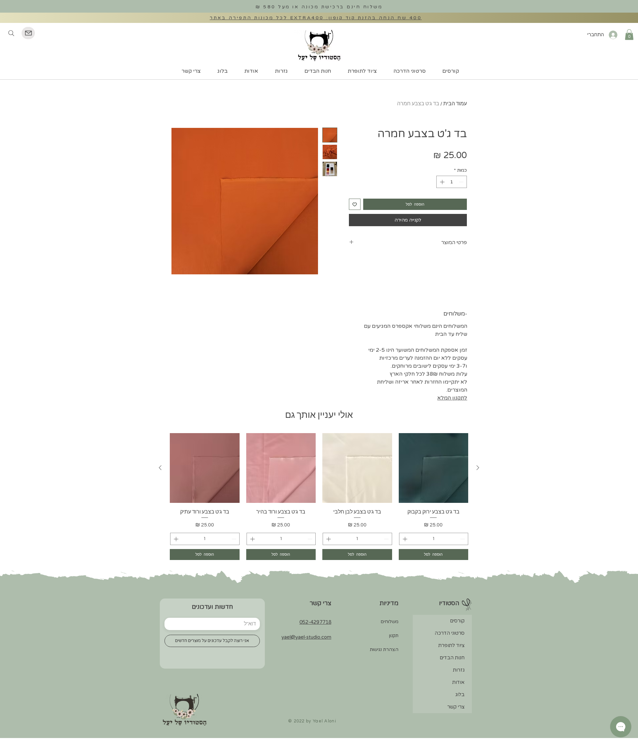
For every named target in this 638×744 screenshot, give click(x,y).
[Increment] (441, 182)
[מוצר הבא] (160, 468)
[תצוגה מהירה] (434, 468)
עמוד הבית (455, 103)
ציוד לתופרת (451, 645)
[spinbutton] (452, 182)
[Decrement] (462, 182)
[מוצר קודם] (478, 468)
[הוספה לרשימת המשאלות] (355, 204)
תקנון (393, 635)
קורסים (457, 621)
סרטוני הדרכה (450, 633)
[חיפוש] (11, 33)
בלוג (460, 695)
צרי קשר (456, 707)
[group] (319, 496)
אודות (458, 682)
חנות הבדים (452, 658)
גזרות (459, 670)
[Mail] (28, 33)
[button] (629, 34)
